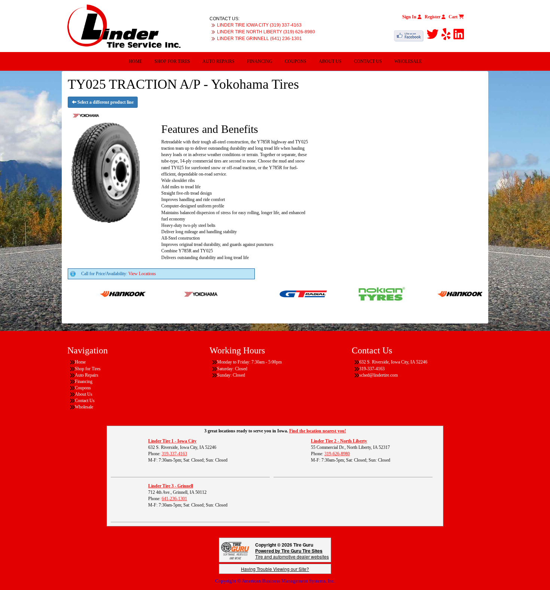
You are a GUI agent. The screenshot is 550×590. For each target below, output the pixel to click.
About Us (330, 61)
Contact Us (368, 61)
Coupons (295, 61)
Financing (259, 61)
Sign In (410, 16)
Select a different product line (105, 102)
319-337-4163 (174, 453)
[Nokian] (366, 293)
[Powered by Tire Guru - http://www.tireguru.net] (235, 550)
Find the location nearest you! (317, 431)
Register (433, 16)
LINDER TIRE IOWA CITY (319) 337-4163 (259, 25)
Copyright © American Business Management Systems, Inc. (275, 581)
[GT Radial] (288, 293)
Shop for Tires (172, 61)
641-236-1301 (174, 498)
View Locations (142, 273)
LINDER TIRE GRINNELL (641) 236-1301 (259, 38)
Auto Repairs (218, 61)
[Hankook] (107, 293)
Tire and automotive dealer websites (292, 553)
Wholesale (408, 61)
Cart (454, 16)
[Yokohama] (186, 293)
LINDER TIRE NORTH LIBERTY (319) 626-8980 (266, 31)
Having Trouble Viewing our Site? (275, 569)
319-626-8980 (337, 453)
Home (135, 61)
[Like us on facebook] (410, 34)
